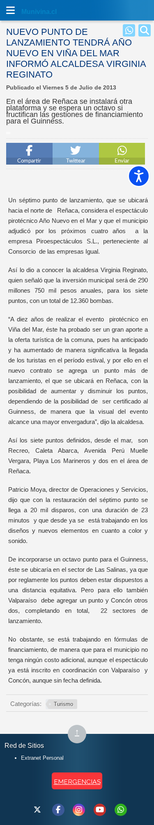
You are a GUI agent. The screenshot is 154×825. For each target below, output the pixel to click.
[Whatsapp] (129, 30)
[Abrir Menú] (10, 10)
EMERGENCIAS (77, 782)
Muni (29, 11)
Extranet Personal (42, 758)
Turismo (63, 704)
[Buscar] (144, 30)
